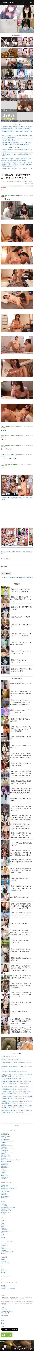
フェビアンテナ (4, 1133)
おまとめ (3, 1144)
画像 (24, 552)
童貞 (27, 552)
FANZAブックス (5, 1260)
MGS (2, 1221)
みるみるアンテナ (5, 1167)
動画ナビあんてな (5, 1164)
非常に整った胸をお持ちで (8, 1071)
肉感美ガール (4, 1198)
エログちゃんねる (5, 1139)
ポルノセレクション (5, 1158)
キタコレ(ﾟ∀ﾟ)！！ (5, 1175)
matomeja (3, 1174)
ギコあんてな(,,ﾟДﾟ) (5, 1136)
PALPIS (2, 1236)
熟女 (21, 552)
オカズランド (4, 1190)
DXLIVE (3, 1247)
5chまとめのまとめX (6, 1161)
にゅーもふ (3, 1172)
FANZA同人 (3, 1272)
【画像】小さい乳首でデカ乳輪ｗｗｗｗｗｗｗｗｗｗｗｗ (16, 132)
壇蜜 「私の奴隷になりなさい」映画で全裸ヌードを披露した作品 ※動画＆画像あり (16, 136)
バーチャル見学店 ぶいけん (7, 1252)
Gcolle (2, 1233)
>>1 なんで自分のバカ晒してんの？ (11, 1079)
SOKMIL (3, 1237)
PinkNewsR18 (4, 1150)
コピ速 (2, 1169)
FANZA (2, 1220)
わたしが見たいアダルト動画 (8, 1207)
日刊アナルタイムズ (5, 1212)
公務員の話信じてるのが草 (8, 1089)
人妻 (12, 552)
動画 (14, 552)
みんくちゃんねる (5, 1187)
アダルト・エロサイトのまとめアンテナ (10, 1160)
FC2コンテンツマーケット (7, 1231)
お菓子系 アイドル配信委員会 (8, 1288)
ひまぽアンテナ (4, 1147)
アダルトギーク (4, 1194)
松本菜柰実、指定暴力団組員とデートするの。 (14, 1066)
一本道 (2, 1226)
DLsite (2, 1269)
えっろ (3, 1056)
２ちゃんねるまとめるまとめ (8, 1149)
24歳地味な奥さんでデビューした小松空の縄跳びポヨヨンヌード (16, 154)
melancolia (3, 1214)
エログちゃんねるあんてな (7, 1141)
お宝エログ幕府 (4, 1185)
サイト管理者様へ (5, 1315)
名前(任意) (4, 567)
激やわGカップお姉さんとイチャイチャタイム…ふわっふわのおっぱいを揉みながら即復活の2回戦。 (16, 159)
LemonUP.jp (4, 1287)
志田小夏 (18, 552)
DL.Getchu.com (4, 1271)
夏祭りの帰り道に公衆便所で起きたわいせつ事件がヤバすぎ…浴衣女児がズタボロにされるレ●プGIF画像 (16, 143)
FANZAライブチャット (6, 1248)
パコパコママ (4, 1229)
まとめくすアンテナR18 (6, 1145)
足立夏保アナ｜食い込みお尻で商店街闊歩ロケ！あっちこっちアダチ (16, 150)
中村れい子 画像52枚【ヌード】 (10, 140)
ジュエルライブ (4, 1244)
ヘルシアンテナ (4, 1163)
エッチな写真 (4, 1206)
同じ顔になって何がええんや (9, 1086)
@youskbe (7, 1312)
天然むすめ (3, 1228)
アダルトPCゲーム (5, 1263)
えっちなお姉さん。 (5, 1196)
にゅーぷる (3, 1138)
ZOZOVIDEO (4, 1204)
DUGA (2, 1223)
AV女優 (8, 552)
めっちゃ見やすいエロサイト (8, 1152)
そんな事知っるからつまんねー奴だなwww (13, 1062)
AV (5, 552)
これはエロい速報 (5, 1191)
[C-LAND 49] (9, 1043)
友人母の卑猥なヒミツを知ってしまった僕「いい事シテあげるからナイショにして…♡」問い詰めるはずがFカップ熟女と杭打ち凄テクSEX (16, 164)
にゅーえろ (3, 1142)
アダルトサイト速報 (5, 1155)
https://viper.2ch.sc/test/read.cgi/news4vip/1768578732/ (19, 577)
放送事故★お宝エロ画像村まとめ (9, 1188)
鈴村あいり (4, 1059)
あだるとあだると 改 (6, 1210)
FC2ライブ (3, 1250)
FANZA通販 (3, 1261)
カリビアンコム (4, 1225)
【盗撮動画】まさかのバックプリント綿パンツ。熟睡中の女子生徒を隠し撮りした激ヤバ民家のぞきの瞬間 (16, 127)
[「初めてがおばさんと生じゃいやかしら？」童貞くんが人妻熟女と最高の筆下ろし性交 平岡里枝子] (14, 537)
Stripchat (3, 1253)
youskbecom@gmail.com (6, 1311)
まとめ (31, 183)
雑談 (2, 553)
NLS (2, 1279)
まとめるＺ (3, 1153)
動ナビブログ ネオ (5, 1156)
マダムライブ (4, 1245)
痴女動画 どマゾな (5, 1209)
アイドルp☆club (5, 1134)
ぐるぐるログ (4, 1166)
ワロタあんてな (4, 1177)
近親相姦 (30, 552)
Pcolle (2, 1234)
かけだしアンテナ (5, 1171)
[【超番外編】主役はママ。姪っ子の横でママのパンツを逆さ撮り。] (25, 1043)
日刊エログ (3, 1193)
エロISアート (4, 1179)
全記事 (2, 1320)
